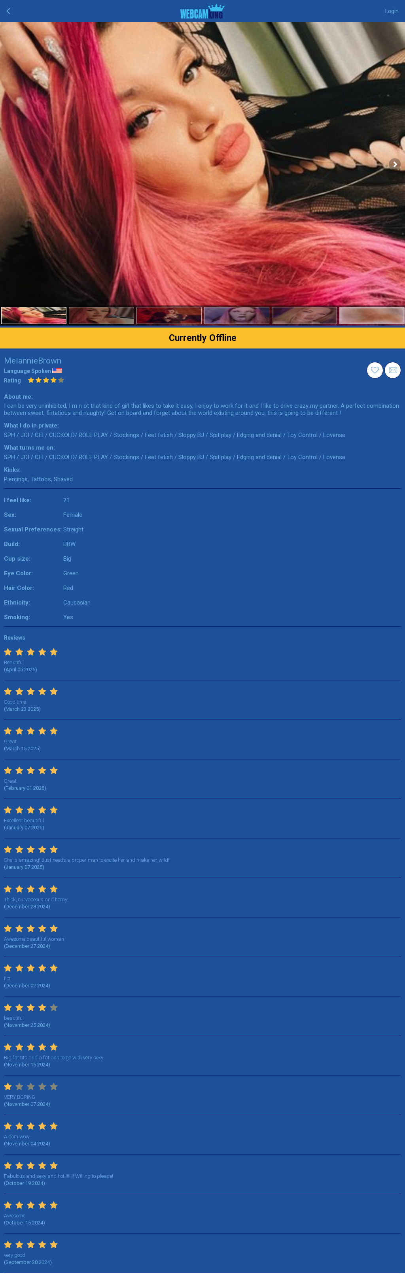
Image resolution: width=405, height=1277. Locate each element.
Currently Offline (203, 338)
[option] (33, 315)
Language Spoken (27, 371)
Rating (12, 380)
